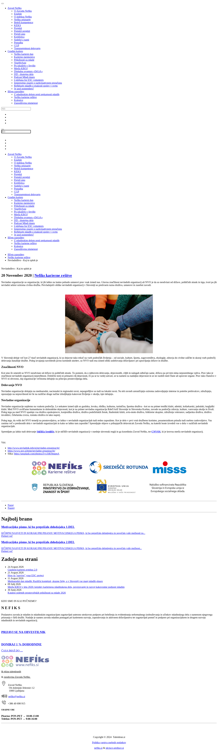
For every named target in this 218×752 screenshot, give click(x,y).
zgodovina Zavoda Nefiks (17, 677)
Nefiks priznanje (22, 19)
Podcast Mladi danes (24, 77)
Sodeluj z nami (21, 39)
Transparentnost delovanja (27, 48)
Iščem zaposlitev (16, 91)
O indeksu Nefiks (23, 16)
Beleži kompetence (23, 22)
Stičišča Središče (45, 431)
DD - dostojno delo (24, 74)
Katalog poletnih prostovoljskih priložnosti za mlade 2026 (37, 592)
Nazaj (11, 505)
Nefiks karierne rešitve (25, 97)
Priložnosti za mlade (24, 59)
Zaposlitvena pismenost (26, 103)
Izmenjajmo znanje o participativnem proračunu (38, 83)
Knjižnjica (19, 36)
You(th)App (20, 62)
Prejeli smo (19, 34)
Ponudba (18, 42)
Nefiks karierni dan (23, 54)
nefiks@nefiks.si (16, 696)
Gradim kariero (15, 51)
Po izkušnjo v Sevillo (24, 65)
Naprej (11, 508)
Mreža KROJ (21, 68)
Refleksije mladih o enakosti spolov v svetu (36, 85)
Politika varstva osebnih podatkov (109, 742)
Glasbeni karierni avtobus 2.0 (22, 569)
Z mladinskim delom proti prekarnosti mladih (36, 94)
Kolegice (18, 100)
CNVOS (156, 431)
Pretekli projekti (22, 31)
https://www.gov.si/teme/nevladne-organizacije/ (31, 450)
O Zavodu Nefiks (23, 11)
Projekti (18, 28)
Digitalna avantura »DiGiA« (28, 71)
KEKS (17, 25)
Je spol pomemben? (24, 88)
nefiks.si (98, 748)
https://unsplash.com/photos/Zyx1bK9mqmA (36, 453)
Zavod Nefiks (15, 8)
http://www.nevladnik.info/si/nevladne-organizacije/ (34, 448)
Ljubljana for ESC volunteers (29, 80)
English (18, 13)
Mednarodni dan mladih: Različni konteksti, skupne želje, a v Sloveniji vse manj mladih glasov (55, 581)
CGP (16, 45)
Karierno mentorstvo (24, 57)
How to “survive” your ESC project (26, 575)
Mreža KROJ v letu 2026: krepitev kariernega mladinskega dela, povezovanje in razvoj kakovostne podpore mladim (66, 587)
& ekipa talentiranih (11, 671)
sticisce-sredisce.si (115, 748)
